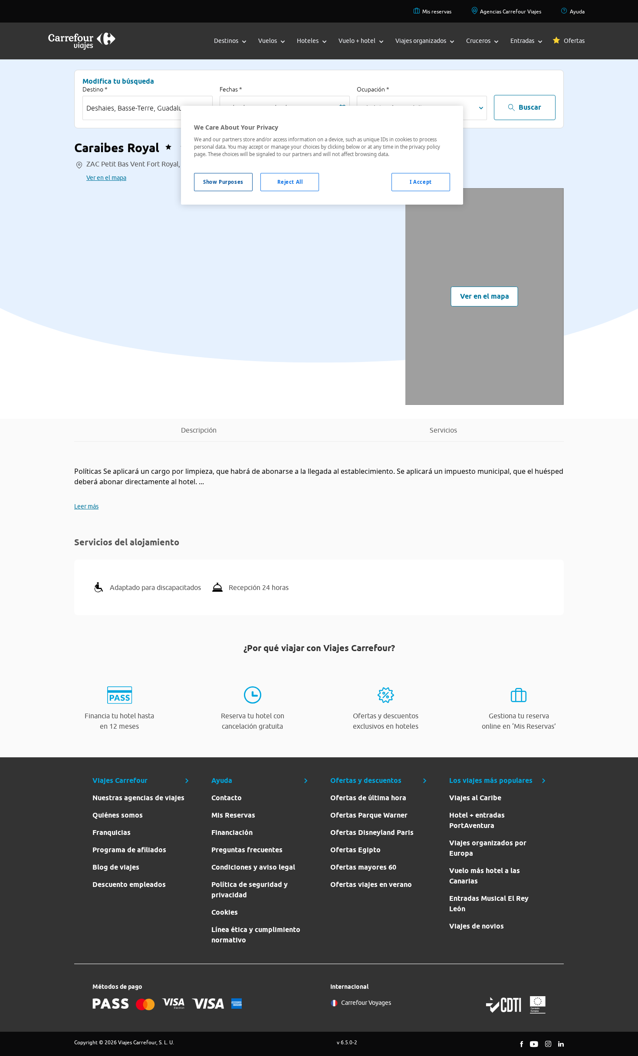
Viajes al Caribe (475, 798)
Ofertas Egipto (355, 850)
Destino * (95, 89)
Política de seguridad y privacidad (249, 889)
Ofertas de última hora (368, 798)
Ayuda (577, 11)
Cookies (224, 912)
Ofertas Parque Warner (369, 815)
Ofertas (574, 40)
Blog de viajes (115, 867)
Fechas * (231, 89)
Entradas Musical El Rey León (489, 903)
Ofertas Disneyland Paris (372, 832)
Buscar (530, 107)
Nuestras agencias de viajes (138, 798)
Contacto (226, 798)
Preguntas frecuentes (247, 850)
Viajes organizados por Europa (487, 848)
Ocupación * (373, 89)
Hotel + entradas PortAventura (477, 820)
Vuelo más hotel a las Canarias (484, 876)
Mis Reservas (233, 815)
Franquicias (111, 832)
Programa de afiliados (129, 850)
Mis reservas (436, 11)
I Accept (421, 182)
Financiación (232, 832)
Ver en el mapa (106, 177)
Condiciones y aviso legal (253, 867)
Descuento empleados (129, 884)
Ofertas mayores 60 (363, 867)
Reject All (290, 182)
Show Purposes (223, 182)
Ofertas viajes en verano (371, 884)
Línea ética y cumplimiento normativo (255, 935)
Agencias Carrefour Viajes (510, 11)
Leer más (86, 506)
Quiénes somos (117, 815)
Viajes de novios (476, 926)
